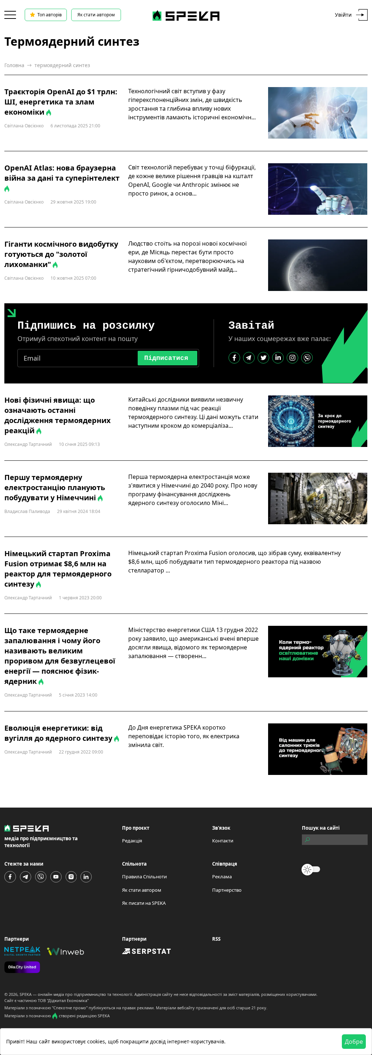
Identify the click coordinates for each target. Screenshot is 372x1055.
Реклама (222, 876)
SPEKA (26, 994)
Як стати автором (96, 15)
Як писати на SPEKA (144, 903)
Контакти (222, 840)
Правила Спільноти (144, 876)
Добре (354, 1042)
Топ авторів (49, 15)
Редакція (132, 840)
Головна (14, 65)
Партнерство (227, 890)
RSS (216, 939)
